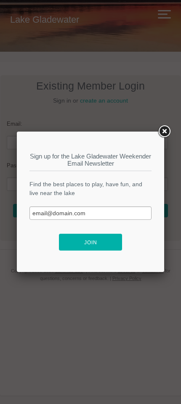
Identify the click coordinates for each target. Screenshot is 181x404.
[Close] (164, 131)
